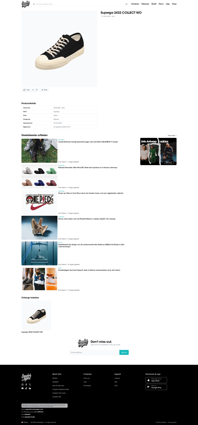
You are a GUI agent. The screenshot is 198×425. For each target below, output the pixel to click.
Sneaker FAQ (56, 397)
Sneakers (135, 4)
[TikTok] (26, 388)
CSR (115, 385)
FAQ (115, 382)
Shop (174, 4)
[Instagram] (22, 385)
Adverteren (87, 385)
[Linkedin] (30, 388)
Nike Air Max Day (58, 385)
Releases (145, 4)
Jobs (85, 382)
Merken (54, 378)
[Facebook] (26, 385)
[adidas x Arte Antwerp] (158, 151)
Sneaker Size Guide (58, 393)
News (161, 4)
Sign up (124, 352)
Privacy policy (172, 422)
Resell (153, 4)
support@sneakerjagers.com (34, 409)
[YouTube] (22, 388)
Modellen (55, 382)
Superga (56, 111)
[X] (30, 385)
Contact (117, 378)
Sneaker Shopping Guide (60, 389)
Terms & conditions (161, 422)
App (168, 4)
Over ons (87, 378)
